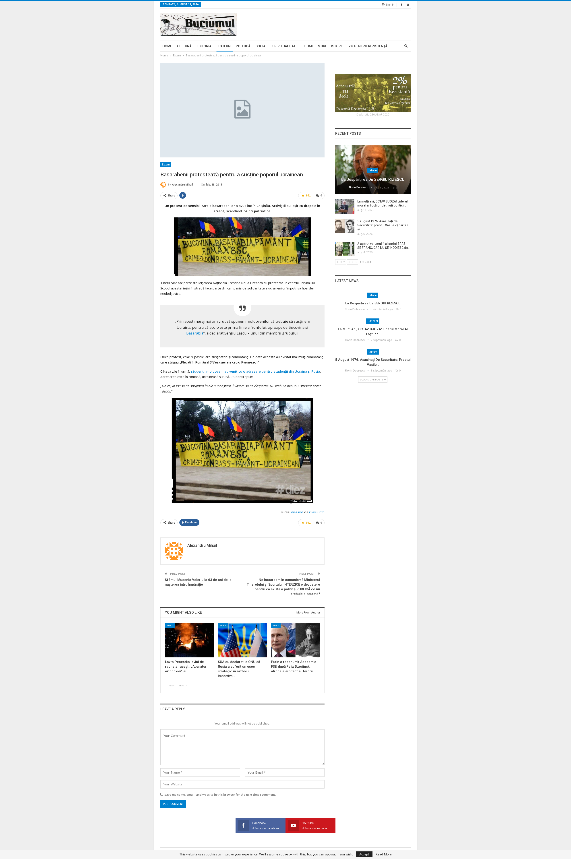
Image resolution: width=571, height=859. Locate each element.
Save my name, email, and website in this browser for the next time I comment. (220, 795)
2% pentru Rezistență (368, 46)
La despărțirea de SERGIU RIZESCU (372, 179)
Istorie (337, 46)
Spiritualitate (284, 46)
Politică (243, 46)
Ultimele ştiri (314, 46)
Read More (384, 854)
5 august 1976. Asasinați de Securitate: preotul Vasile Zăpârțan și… (382, 225)
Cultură (184, 46)
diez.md (297, 512)
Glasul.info (317, 512)
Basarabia (194, 333)
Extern (224, 46)
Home (167, 46)
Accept (364, 854)
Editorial (205, 46)
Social (261, 46)
